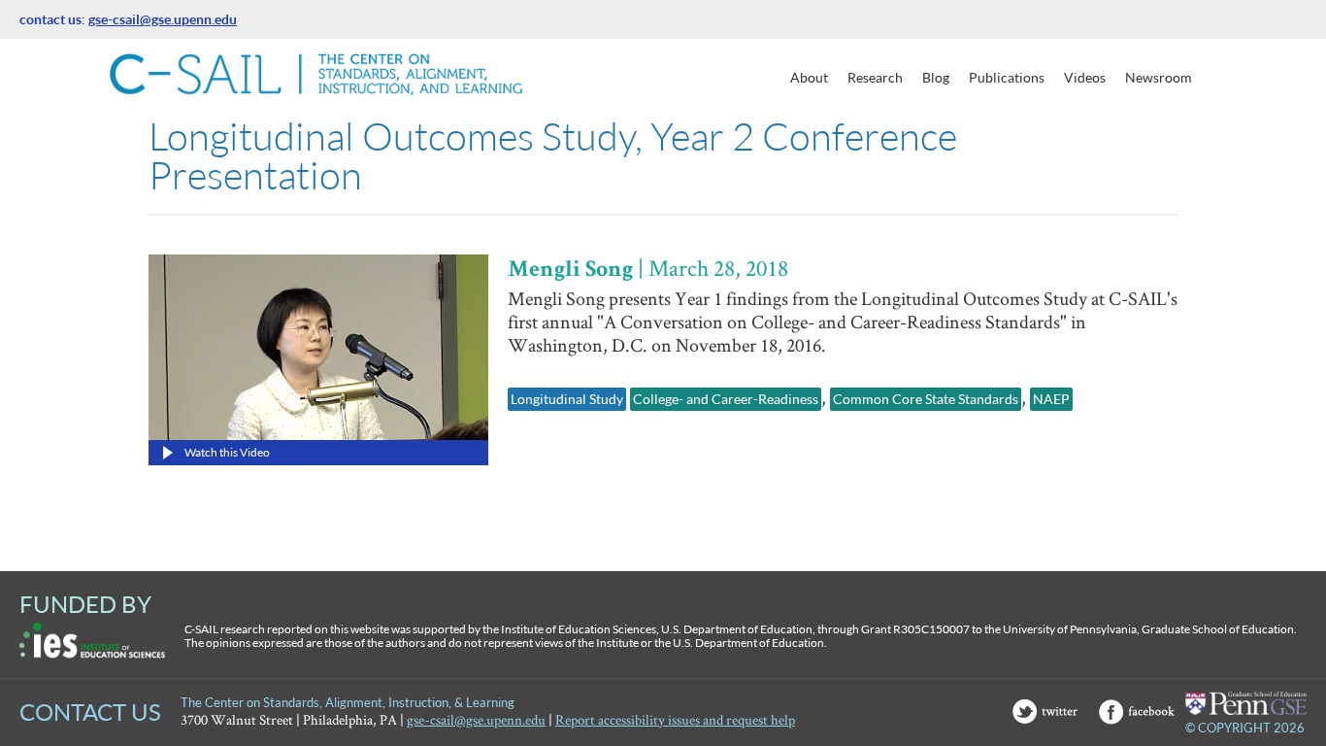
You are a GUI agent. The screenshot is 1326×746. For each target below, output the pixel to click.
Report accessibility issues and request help (675, 719)
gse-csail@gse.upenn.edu (162, 19)
